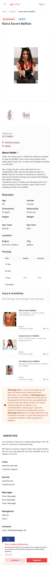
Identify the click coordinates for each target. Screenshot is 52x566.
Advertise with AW (9, 465)
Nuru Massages (8, 499)
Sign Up (5, 515)
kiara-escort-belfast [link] (27, 11)
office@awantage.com (17, 530)
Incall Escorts (7, 481)
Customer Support (10, 469)
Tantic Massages (9, 503)
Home (4, 11)
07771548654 (7, 136)
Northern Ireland (12, 142)
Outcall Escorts (8, 484)
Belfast (13, 11)
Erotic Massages (9, 496)
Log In (4, 518)
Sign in (42, 4)
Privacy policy (8, 554)
